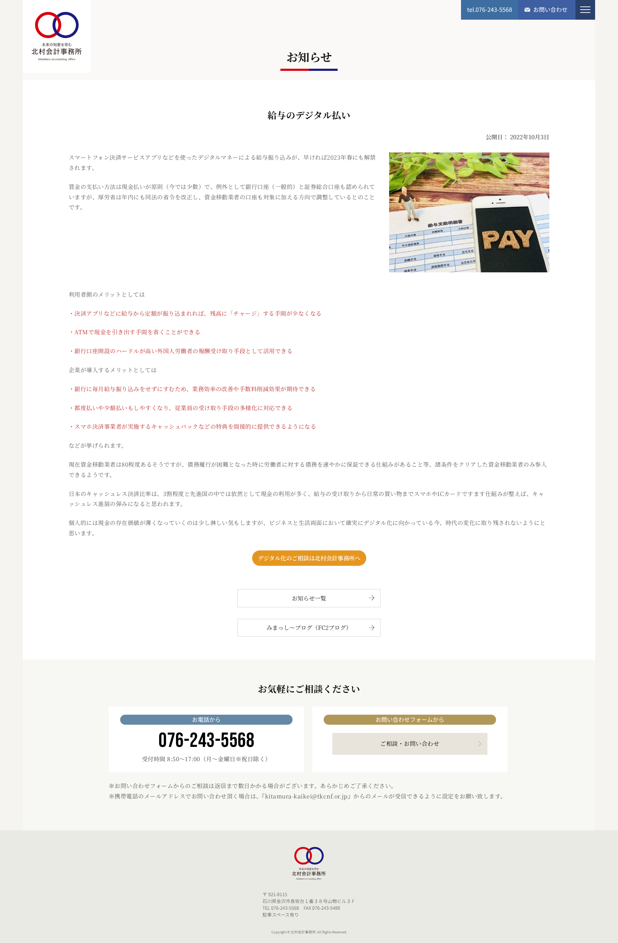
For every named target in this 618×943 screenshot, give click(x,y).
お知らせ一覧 (309, 598)
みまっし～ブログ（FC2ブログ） (309, 627)
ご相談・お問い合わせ (409, 743)
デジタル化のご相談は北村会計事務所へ (309, 558)
